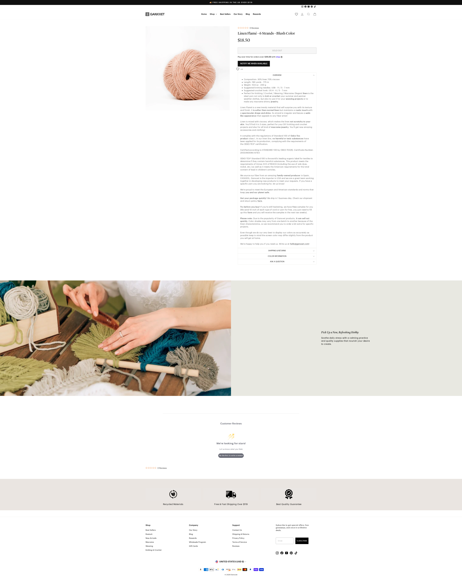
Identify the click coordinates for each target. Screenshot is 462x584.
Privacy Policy (238, 538)
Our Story (238, 14)
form (250, 213)
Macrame (150, 542)
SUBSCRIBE (302, 541)
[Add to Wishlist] (240, 68)
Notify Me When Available (253, 64)
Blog (248, 14)
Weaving (149, 546)
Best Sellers (225, 14)
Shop (212, 14)
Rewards (257, 14)
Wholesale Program (197, 542)
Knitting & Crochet (153, 550)
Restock (149, 534)
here (260, 201)
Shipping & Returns (240, 534)
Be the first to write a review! (231, 455)
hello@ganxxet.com (299, 244)
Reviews (235, 546)
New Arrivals (151, 538)
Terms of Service (239, 542)
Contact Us (237, 530)
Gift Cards (193, 546)
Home (204, 14)
